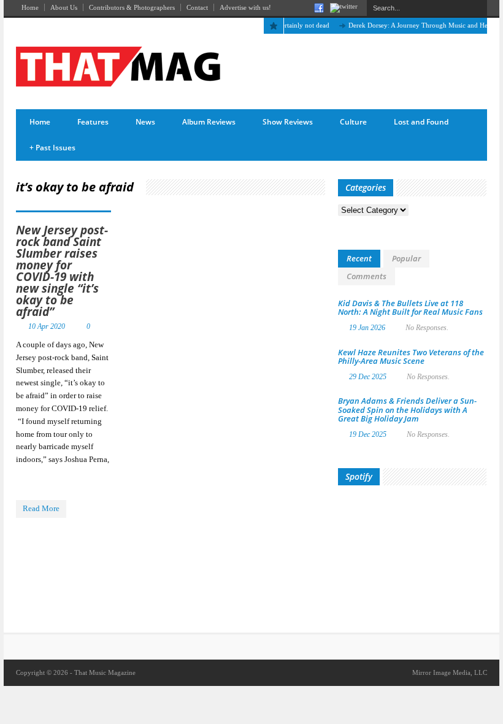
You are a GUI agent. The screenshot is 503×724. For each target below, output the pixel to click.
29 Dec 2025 (367, 376)
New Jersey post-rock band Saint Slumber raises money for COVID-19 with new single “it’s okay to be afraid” (62, 271)
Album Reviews (209, 122)
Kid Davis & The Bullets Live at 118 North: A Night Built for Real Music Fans (410, 307)
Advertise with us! (245, 7)
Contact (197, 7)
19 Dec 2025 (367, 434)
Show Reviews (288, 122)
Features (93, 122)
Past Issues (52, 147)
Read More (41, 508)
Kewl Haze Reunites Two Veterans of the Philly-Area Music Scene (411, 356)
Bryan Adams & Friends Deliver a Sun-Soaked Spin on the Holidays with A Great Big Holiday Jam (407, 409)
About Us (63, 7)
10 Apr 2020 (46, 326)
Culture (353, 122)
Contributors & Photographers (132, 7)
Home (30, 7)
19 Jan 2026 (367, 327)
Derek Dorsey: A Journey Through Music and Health (417, 25)
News (145, 122)
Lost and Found (421, 122)
